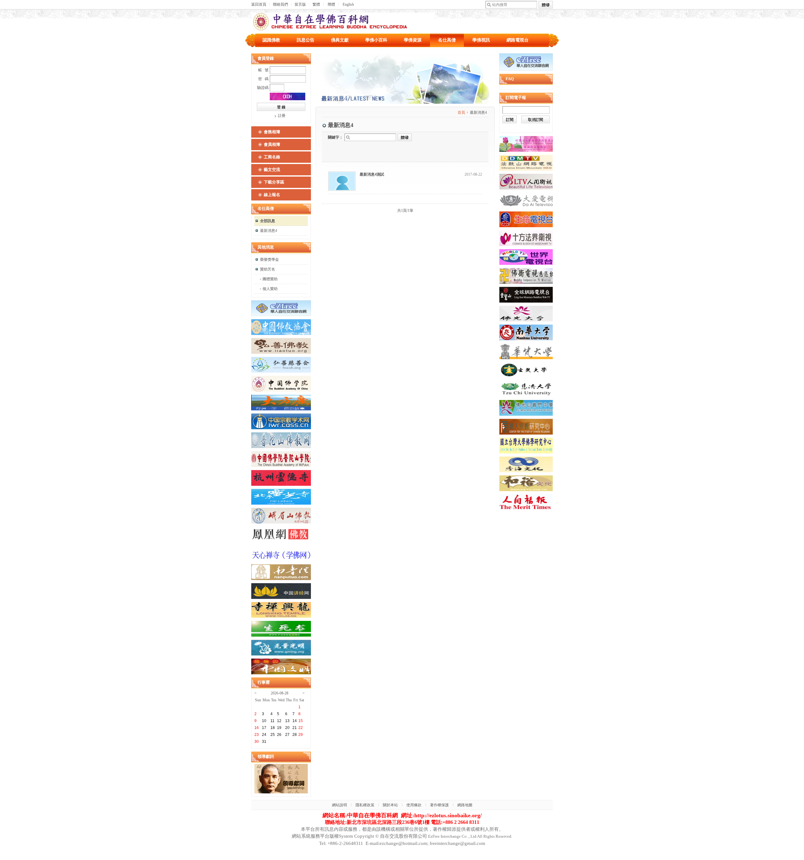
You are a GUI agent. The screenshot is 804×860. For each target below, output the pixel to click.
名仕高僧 (447, 40)
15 (300, 721)
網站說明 (339, 805)
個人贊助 (270, 289)
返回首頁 (258, 4)
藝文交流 (272, 169)
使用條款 (413, 805)
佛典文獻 (340, 40)
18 (272, 728)
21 (294, 728)
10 (264, 721)
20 (287, 728)
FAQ (510, 78)
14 (294, 721)
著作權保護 (439, 805)
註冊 (281, 115)
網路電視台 (518, 40)
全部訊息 (267, 221)
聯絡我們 (280, 4)
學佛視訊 (481, 40)
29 (300, 734)
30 (256, 741)
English (348, 4)
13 (287, 721)
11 (272, 721)
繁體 (316, 4)
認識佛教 (271, 40)
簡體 (331, 4)
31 (264, 741)
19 (279, 728)
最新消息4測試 (372, 174)
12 (279, 721)
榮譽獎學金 (269, 259)
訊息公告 (305, 40)
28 (294, 734)
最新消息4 (268, 230)
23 (256, 734)
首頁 (461, 112)
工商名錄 (272, 157)
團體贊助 (270, 279)
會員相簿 (272, 144)
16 (256, 728)
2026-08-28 (279, 693)
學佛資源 (412, 40)
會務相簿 (272, 131)
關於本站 (390, 805)
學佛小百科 (376, 40)
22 (300, 728)
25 (272, 734)
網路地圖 (464, 805)
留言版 (300, 4)
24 (264, 734)
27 (287, 734)
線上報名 (272, 194)
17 (264, 728)
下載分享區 (274, 182)
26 (279, 734)
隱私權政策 (365, 805)
